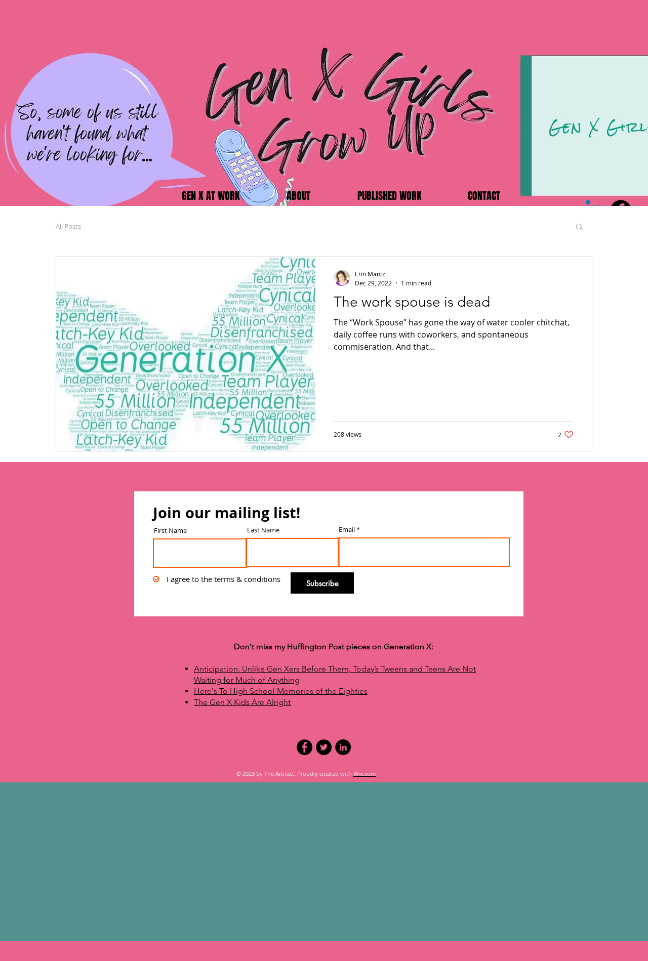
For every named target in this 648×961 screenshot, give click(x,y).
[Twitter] (324, 747)
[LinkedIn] (343, 747)
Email (347, 529)
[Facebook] (304, 747)
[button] (579, 227)
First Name (170, 530)
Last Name (263, 530)
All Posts (68, 226)
